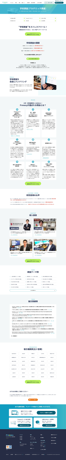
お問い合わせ (53, 440)
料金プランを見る (30, 129)
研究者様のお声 (12, 20)
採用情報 (42, 454)
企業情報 (11, 454)
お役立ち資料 (42, 442)
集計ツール (31, 436)
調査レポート (42, 445)
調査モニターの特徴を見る (15, 135)
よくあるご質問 (39, 2)
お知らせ (7, 454)
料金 (19, 2)
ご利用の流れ (21, 445)
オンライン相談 (53, 443)
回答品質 (31, 444)
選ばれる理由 (43, 18)
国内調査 (21, 436)
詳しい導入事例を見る (14, 234)
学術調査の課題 (12, 18)
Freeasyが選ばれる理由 (23, 444)
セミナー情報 (42, 446)
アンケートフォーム (33, 439)
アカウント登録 (53, 437)
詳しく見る (19, 307)
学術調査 (21, 439)
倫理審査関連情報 (46, 157)
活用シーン (32, 448)
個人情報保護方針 (27, 454)
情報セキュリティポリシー (18, 454)
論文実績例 (43, 20)
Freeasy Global (29, 154)
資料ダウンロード (54, 434)
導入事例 (28, 2)
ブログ (41, 443)
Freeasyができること (29, 18)
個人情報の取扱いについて (36, 454)
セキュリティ (32, 445)
